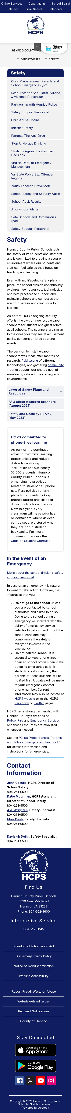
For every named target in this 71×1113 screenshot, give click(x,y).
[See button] (37, 47)
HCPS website (25, 698)
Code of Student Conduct (30, 541)
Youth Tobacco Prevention (30, 186)
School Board (60, 3)
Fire (20, 720)
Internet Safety (22, 128)
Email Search (34, 9)
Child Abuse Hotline (25, 120)
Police (11, 720)
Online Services (12, 3)
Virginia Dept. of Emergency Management (31, 164)
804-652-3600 (39, 911)
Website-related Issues (33, 1001)
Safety (54, 59)
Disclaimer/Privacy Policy (34, 956)
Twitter (39, 703)
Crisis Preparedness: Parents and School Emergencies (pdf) (35, 83)
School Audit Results (26, 201)
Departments (37, 3)
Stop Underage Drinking (28, 143)
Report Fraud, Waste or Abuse (34, 991)
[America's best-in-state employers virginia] (54, 48)
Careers (14, 9)
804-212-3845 (33, 929)
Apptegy (43, 1107)
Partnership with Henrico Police (34, 104)
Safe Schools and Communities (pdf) (33, 219)
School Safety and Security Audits (36, 194)
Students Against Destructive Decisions (32, 153)
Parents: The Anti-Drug (28, 136)
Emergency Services (45, 720)
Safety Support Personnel (30, 112)
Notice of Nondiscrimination (34, 966)
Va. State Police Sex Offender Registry (32, 176)
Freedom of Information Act (33, 946)
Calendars (55, 9)
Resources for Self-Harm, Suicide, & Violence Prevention (36, 95)
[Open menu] (6, 39)
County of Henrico (33, 1021)
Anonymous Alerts (24, 209)
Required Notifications (33, 1011)
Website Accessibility (33, 976)
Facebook (22, 703)
